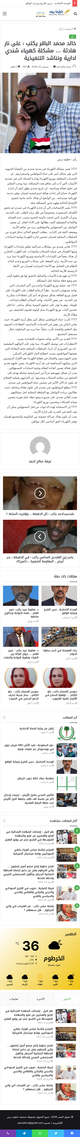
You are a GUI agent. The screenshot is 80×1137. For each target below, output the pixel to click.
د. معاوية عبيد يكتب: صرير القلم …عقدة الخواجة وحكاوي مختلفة (21, 613)
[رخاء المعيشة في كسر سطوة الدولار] (59, 637)
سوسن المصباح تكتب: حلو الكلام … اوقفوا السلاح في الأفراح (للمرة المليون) (61, 695)
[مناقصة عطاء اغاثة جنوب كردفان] (67, 783)
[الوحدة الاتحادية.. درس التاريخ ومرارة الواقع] (59, 596)
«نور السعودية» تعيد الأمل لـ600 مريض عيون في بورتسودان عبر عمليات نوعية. (29, 747)
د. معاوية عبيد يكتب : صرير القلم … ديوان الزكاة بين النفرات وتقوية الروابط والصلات (21, 654)
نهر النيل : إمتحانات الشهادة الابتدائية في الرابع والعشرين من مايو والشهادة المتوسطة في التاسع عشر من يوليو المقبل (29, 835)
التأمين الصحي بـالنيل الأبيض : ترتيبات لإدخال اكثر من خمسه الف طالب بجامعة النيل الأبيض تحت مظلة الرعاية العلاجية (28, 798)
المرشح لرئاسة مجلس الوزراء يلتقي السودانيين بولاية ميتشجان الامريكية (33, 851)
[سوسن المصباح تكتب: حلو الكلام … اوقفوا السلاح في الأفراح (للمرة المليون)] (59, 678)
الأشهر (67, 999)
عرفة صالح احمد (63, 66)
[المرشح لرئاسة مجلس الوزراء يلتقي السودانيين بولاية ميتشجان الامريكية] (67, 855)
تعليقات (13, 999)
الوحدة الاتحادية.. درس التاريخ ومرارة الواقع (48, 3)
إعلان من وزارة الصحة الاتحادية (37, 728)
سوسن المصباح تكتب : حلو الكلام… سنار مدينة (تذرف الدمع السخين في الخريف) (23, 695)
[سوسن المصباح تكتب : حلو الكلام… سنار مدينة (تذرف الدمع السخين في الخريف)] (21, 678)
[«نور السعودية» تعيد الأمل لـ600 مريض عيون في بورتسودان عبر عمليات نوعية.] (67, 750)
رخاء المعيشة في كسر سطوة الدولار (60, 652)
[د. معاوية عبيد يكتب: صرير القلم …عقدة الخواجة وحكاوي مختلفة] (21, 596)
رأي (61, 28)
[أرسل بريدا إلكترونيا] (54, 66)
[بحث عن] (75, 15)
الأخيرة (41, 999)
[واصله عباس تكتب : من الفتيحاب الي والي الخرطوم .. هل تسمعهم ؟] (67, 912)
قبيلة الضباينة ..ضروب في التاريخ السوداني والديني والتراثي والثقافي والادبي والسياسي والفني (29, 892)
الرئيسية (69, 28)
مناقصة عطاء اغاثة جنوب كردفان (35, 778)
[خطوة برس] (52, 13)
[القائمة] (5, 15)
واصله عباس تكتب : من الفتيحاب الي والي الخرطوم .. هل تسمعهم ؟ (30, 908)
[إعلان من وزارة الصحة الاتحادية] (67, 734)
